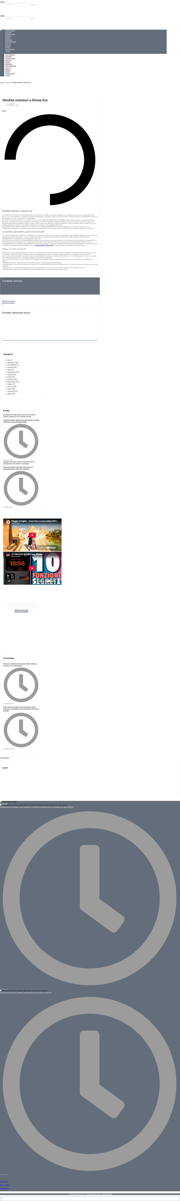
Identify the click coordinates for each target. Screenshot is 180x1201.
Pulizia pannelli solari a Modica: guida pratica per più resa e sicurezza (26, 992)
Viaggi (7, 75)
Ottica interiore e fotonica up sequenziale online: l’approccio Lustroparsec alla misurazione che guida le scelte (20, 709)
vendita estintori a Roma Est (44, 245)
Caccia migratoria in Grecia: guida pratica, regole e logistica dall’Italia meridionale (45, 781)
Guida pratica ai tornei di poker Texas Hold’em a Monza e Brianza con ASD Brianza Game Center (53, 771)
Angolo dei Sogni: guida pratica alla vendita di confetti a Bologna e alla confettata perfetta (21, 421)
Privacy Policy (5, 1185)
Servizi (8, 82)
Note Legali (4, 1181)
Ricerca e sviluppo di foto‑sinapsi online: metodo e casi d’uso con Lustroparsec (20, 664)
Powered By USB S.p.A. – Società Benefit (99, 1194)
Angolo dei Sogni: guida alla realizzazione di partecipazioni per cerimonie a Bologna (18, 468)
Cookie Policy (4, 1189)
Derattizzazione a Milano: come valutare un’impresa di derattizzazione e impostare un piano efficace (37, 807)
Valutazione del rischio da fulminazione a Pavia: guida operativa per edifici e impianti (46, 316)
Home (2, 82)
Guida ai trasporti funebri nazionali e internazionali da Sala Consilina (38, 324)
